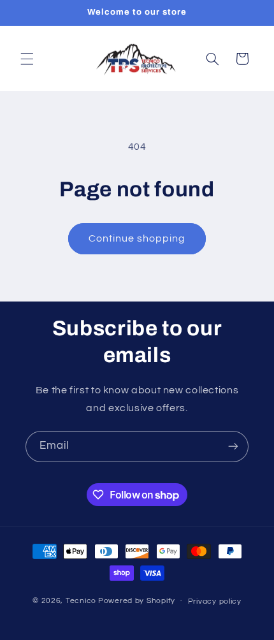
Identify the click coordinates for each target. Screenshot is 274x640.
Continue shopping (137, 238)
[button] (26, 58)
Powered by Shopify (136, 600)
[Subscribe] (233, 446)
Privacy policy (215, 601)
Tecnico (81, 600)
